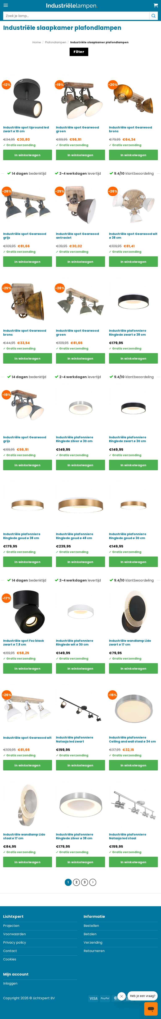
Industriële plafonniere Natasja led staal (127, 836)
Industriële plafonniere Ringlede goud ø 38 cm (21, 536)
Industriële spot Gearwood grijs (24, 236)
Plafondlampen (55, 42)
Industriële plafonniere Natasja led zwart (74, 739)
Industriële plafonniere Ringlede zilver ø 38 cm (74, 836)
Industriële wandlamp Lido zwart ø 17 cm (130, 642)
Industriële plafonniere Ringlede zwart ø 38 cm (127, 332)
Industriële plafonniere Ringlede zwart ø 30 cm (127, 439)
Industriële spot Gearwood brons (130, 129)
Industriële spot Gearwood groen (77, 129)
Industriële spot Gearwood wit (27, 738)
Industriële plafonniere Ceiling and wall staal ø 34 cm (132, 739)
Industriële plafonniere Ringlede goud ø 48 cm (74, 536)
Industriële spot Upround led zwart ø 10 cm (26, 129)
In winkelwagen (27, 155)
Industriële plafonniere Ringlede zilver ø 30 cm (74, 439)
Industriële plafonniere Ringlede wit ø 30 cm (74, 642)
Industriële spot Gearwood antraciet (77, 236)
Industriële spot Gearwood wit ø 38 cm (133, 236)
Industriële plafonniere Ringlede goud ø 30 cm (127, 536)
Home (36, 42)
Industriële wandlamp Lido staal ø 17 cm (24, 836)
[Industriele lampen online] (72, 6)
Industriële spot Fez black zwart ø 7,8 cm (23, 642)
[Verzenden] (153, 16)
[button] (5, 5)
